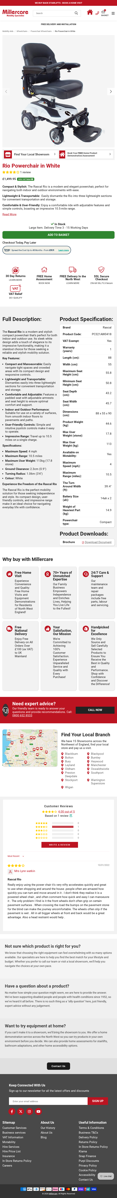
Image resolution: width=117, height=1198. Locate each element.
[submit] (76, 13)
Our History (48, 1128)
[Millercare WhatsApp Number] (90, 12)
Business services (14, 1132)
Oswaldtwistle (100, 769)
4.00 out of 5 (66, 811)
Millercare (53, 1194)
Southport (97, 772)
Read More (9, 214)
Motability (8, 1142)
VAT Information (12, 1137)
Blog (44, 1137)
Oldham (70, 769)
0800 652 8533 (22, 715)
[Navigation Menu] (113, 13)
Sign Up (97, 1101)
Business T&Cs (88, 1132)
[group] (58, 91)
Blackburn (71, 754)
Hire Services (10, 1147)
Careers (7, 1165)
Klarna (83, 1151)
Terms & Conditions (91, 1128)
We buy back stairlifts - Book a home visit (58, 3)
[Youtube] (38, 1111)
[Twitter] (20, 1111)
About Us (46, 1132)
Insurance (8, 1156)
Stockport (71, 780)
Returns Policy (88, 1142)
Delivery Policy (88, 1137)
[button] (105, 12)
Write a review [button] (59, 845)
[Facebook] (11, 1111)
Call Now (95, 710)
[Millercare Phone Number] (97, 12)
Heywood (97, 761)
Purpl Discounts (89, 1161)
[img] (16, 865)
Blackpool (97, 754)
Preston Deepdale (71, 774)
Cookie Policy (87, 1170)
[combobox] (57, 13)
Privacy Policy (88, 1165)
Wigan (69, 787)
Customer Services (14, 1128)
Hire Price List (11, 1151)
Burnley (95, 757)
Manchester (98, 765)
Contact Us (58, 1066)
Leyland (70, 765)
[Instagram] (29, 1111)
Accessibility (87, 1175)
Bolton (69, 757)
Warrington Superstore (98, 781)
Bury (68, 761)
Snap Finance (87, 1156)
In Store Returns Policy (16, 1161)
